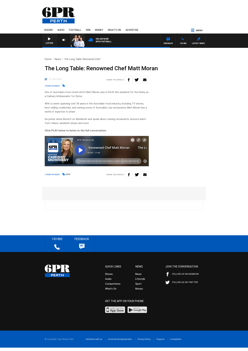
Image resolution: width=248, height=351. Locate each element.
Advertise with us (94, 339)
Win (88, 29)
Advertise (132, 29)
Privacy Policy (144, 339)
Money (99, 29)
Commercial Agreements (120, 339)
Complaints (175, 339)
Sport (138, 283)
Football (75, 29)
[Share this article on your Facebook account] (128, 80)
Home (48, 59)
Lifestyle (140, 278)
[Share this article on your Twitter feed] (137, 80)
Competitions (112, 283)
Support (160, 339)
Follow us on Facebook (185, 274)
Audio (60, 29)
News (58, 59)
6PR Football (104, 41)
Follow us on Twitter (185, 282)
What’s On (114, 29)
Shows (48, 29)
